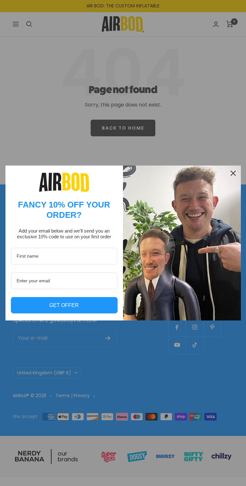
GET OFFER (64, 305)
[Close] (233, 173)
